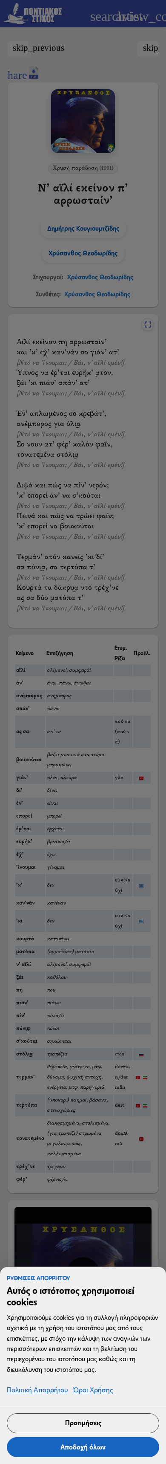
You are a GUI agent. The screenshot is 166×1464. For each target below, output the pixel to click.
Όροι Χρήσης (93, 1390)
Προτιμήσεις (83, 1423)
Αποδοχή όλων (83, 1447)
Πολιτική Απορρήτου (37, 1390)
